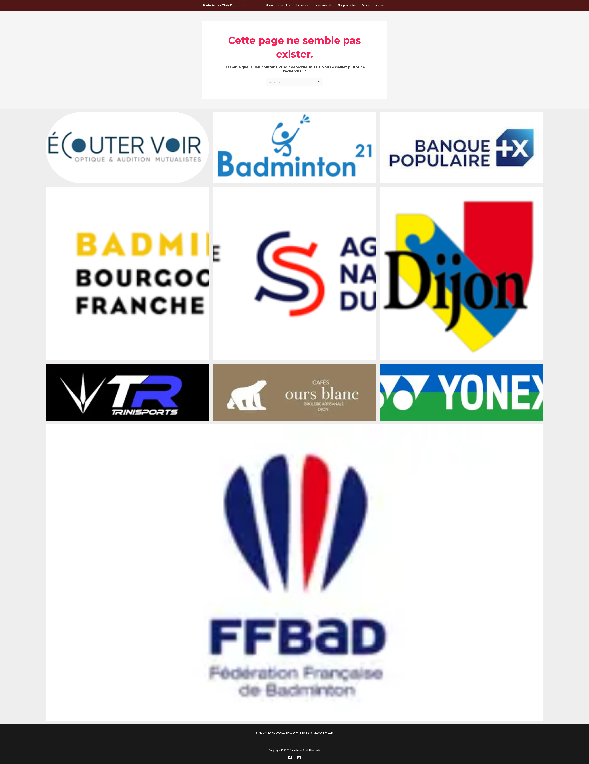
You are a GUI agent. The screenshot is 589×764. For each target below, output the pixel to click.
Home (269, 5)
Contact (366, 5)
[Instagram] (298, 757)
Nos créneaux (303, 5)
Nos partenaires (347, 5)
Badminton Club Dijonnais (223, 5)
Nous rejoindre (324, 5)
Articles (379, 5)
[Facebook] (290, 757)
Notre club (284, 5)
